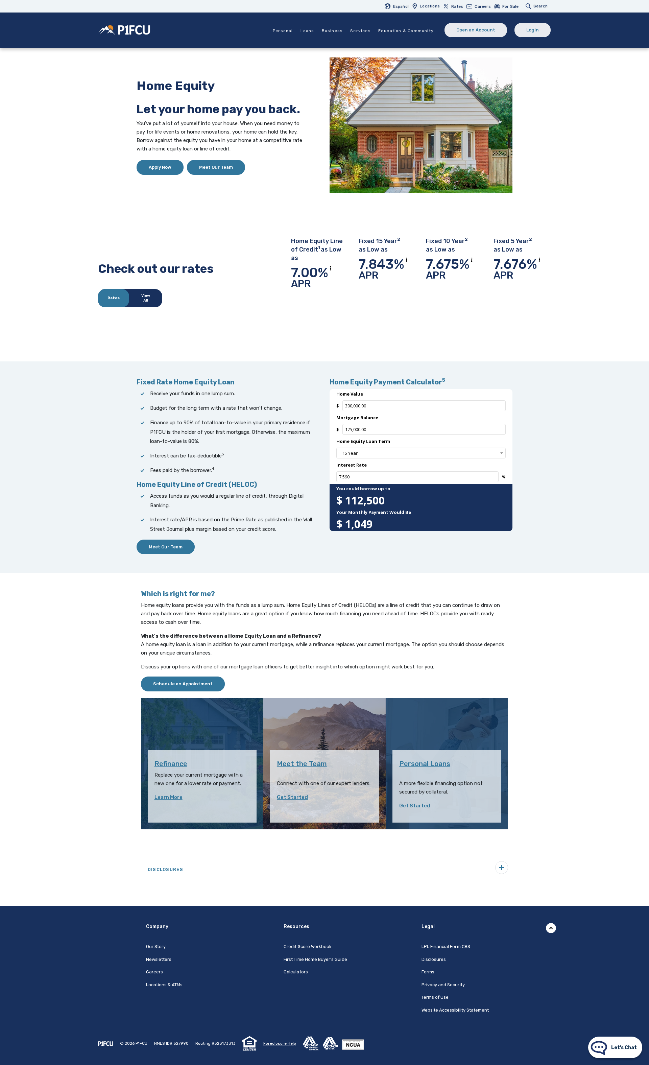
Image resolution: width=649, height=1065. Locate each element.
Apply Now (166, 167)
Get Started (292, 797)
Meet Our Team (216, 167)
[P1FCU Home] (105, 1043)
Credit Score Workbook (308, 946)
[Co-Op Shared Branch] (312, 1043)
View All (145, 298)
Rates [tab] (113, 298)
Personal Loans (424, 764)
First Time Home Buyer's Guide (315, 959)
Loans (307, 30)
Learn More (168, 797)
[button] (324, 867)
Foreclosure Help (279, 1043)
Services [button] (360, 30)
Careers (154, 971)
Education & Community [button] (406, 30)
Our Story (156, 946)
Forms (428, 971)
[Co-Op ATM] (332, 1043)
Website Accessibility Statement (455, 1010)
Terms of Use (435, 997)
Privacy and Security (443, 984)
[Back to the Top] (551, 928)
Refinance (170, 764)
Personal (283, 30)
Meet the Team (302, 764)
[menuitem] (398, 6)
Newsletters (159, 959)
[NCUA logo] (354, 1043)
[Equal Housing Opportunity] (249, 1043)
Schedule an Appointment (183, 683)
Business (332, 30)
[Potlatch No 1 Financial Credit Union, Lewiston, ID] (124, 29)
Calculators (296, 971)
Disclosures (434, 959)
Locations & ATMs (164, 984)
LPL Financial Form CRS (446, 946)
